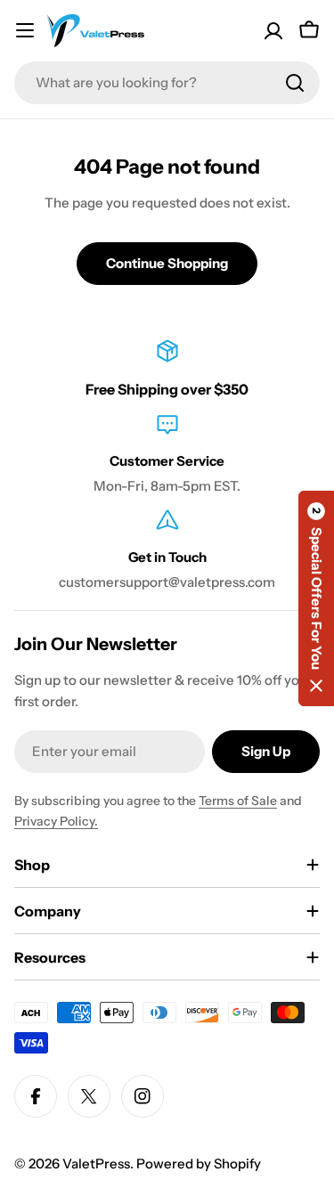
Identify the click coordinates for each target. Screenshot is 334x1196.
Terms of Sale (238, 801)
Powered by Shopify (198, 1163)
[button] (316, 598)
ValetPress (96, 1163)
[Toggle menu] (25, 30)
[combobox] (167, 82)
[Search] (294, 83)
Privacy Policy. (56, 821)
